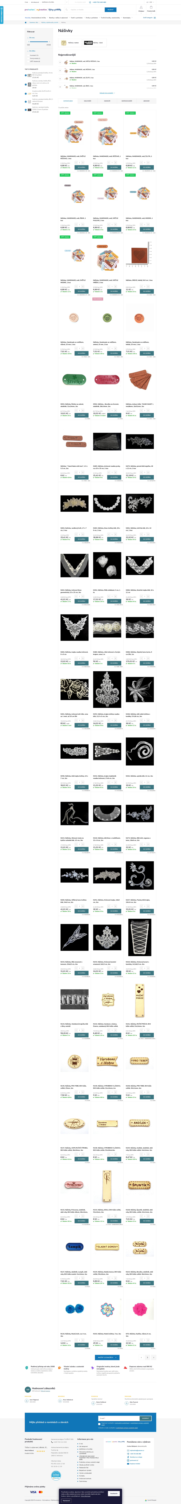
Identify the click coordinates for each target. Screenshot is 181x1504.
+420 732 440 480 (135, 1454)
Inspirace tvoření (135, 1464)
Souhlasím (113, 1493)
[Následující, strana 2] (147, 1357)
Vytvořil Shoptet (151, 1500)
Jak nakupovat (35, 2)
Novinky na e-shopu (136, 1457)
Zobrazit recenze (45, 1391)
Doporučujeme (68, 101)
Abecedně (146, 101)
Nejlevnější (87, 101)
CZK (151, 2)
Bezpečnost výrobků (85, 1470)
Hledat (111, 10)
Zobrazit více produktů (106, 93)
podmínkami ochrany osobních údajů (127, 1428)
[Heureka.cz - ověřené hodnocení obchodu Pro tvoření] (56, 1476)
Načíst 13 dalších (105, 1357)
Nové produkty (35, 58)
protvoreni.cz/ (134, 1460)
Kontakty (82, 1476)
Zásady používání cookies (86, 1465)
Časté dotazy (83, 1481)
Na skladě (34, 55)
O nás (26, 2)
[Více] (149, 17)
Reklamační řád (83, 1468)
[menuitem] (28, 18)
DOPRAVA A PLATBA (48, 2)
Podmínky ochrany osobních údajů (89, 1462)
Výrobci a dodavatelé (85, 1473)
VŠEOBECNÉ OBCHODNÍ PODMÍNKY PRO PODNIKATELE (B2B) (89, 1457)
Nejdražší (107, 101)
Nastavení (66, 1501)
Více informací (85, 1496)
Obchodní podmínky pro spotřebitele (86, 1452)
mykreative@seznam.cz (137, 1450)
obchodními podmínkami (122, 1423)
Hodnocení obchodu (85, 1478)
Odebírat (145, 1418)
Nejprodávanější (127, 101)
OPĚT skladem (35, 61)
